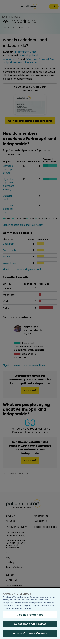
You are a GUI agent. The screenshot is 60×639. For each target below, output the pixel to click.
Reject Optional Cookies (30, 624)
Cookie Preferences (30, 614)
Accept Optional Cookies (30, 633)
